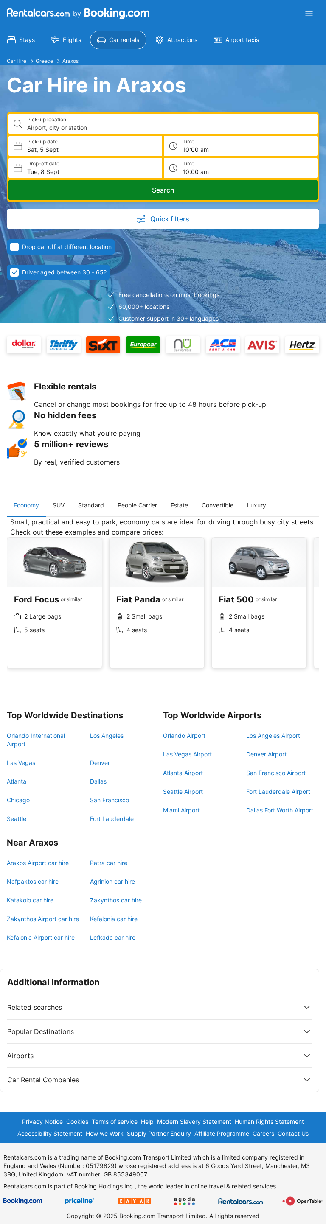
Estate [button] (179, 505)
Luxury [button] (256, 505)
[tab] (26, 505)
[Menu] (309, 13)
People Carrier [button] (137, 505)
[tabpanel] (163, 599)
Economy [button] (26, 505)
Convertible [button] (217, 505)
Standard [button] (91, 505)
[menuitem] (21, 40)
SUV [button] (59, 505)
